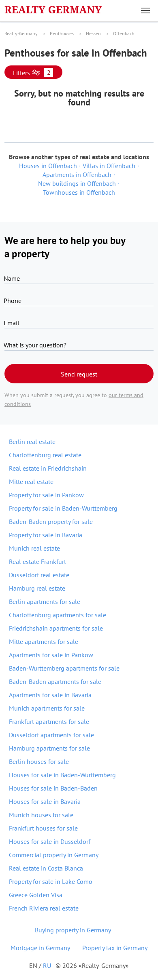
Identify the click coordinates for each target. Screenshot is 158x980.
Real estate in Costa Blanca (46, 868)
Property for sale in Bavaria (45, 535)
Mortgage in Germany (40, 948)
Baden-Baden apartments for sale (55, 681)
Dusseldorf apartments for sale (51, 735)
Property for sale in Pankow (46, 495)
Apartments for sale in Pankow (51, 655)
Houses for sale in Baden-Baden (53, 788)
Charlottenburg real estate (45, 455)
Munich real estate (34, 548)
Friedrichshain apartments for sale (56, 628)
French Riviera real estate (44, 908)
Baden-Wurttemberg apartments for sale (64, 668)
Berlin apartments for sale (44, 601)
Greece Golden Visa (35, 895)
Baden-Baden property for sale (51, 521)
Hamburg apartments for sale (49, 748)
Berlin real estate (32, 441)
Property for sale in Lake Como (50, 881)
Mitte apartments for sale (43, 641)
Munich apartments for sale (47, 708)
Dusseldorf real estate (39, 575)
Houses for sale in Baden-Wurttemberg (62, 775)
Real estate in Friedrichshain (48, 468)
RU (47, 965)
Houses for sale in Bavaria (45, 801)
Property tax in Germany (114, 948)
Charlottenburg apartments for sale (57, 615)
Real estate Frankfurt (37, 561)
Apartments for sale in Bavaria (50, 695)
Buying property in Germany (73, 930)
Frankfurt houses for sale (43, 828)
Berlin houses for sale (39, 761)
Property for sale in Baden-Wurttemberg (63, 508)
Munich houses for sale (41, 815)
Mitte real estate (31, 481)
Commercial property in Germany (53, 855)
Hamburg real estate (37, 588)
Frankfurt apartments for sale (49, 721)
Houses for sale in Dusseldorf (49, 841)
